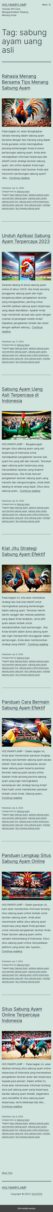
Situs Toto (7, 1173)
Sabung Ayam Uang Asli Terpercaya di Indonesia (22, 395)
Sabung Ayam (23, 191)
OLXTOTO (37, 1194)
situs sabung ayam (33, 205)
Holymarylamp (14, 5)
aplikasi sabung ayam (39, 195)
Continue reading (19, 178)
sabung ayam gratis (37, 198)
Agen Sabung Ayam (18, 195)
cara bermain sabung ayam (14, 198)
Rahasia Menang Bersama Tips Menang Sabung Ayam (25, 82)
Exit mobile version (26, 1208)
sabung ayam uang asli (12, 205)
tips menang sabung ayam (27, 208)
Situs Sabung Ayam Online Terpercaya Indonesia (22, 1014)
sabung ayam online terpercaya (34, 201)
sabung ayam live (10, 201)
